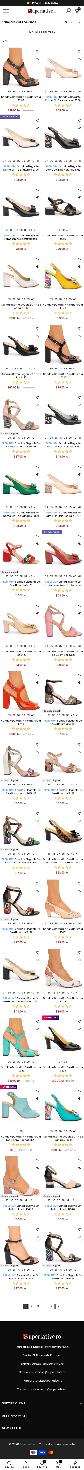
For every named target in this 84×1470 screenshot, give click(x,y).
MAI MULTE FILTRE (42, 32)
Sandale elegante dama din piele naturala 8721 (21, 237)
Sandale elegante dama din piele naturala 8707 (63, 514)
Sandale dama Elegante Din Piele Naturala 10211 (21, 375)
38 (23, 91)
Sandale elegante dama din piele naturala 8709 (21, 168)
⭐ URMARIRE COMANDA (42, 3)
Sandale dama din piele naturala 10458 (21, 1207)
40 (32, 91)
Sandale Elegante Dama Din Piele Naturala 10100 (21, 514)
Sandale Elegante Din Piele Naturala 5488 (21, 930)
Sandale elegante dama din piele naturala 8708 (63, 98)
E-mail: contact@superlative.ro (42, 1364)
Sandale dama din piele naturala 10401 (63, 930)
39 (28, 91)
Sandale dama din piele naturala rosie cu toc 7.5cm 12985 (63, 585)
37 (18, 91)
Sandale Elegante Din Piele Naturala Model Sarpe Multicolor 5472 (21, 863)
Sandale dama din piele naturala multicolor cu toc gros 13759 (63, 861)
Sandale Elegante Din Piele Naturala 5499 (63, 722)
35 (9, 91)
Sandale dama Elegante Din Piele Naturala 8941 (21, 306)
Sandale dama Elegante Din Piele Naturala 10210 (63, 1138)
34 (46, 91)
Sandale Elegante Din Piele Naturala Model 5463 (21, 791)
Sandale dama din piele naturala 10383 (21, 1069)
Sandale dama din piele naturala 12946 (63, 1207)
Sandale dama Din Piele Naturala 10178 (63, 306)
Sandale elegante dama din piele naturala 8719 (63, 445)
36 (6, 41)
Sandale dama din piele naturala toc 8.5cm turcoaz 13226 (21, 1138)
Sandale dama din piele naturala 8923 (63, 237)
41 (79, 91)
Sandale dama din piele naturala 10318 (63, 999)
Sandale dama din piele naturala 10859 (21, 1277)
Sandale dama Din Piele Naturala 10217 (21, 98)
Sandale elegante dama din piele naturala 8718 (63, 168)
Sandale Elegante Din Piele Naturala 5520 (21, 583)
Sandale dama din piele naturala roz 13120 (21, 653)
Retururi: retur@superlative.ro (42, 1381)
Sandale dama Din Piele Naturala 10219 (21, 722)
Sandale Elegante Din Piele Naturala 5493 (63, 1277)
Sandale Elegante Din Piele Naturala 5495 (63, 791)
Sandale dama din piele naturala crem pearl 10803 (21, 999)
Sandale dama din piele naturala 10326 (63, 375)
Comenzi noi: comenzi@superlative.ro (42, 1389)
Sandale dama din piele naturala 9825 (63, 1069)
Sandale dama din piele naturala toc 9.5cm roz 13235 (63, 653)
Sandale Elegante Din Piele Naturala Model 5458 (21, 445)
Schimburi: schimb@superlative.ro (42, 1372)
